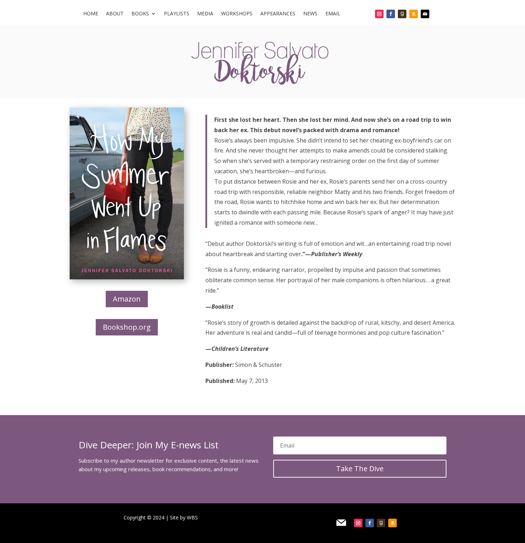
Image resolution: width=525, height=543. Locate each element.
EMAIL (332, 14)
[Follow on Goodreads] (402, 14)
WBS (192, 517)
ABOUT (115, 14)
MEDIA (205, 14)
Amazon (127, 299)
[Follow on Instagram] (379, 14)
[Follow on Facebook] (390, 14)
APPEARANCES (277, 14)
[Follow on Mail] (425, 14)
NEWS (310, 14)
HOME (90, 14)
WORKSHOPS (236, 14)
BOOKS (140, 14)
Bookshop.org (127, 327)
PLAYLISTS (176, 14)
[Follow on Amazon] (413, 14)
